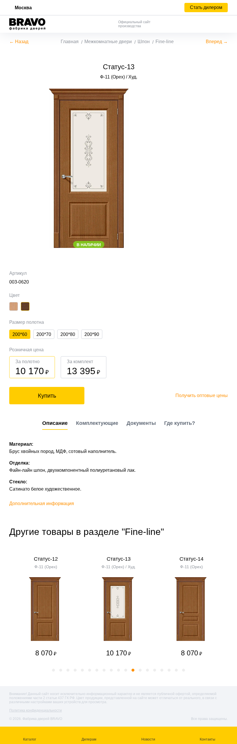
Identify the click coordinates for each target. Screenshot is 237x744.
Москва (23, 7)
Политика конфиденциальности (35, 710)
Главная (70, 41)
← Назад (18, 41)
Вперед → (217, 41)
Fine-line (164, 41)
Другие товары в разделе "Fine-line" (86, 532)
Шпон (144, 41)
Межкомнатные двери (108, 41)
